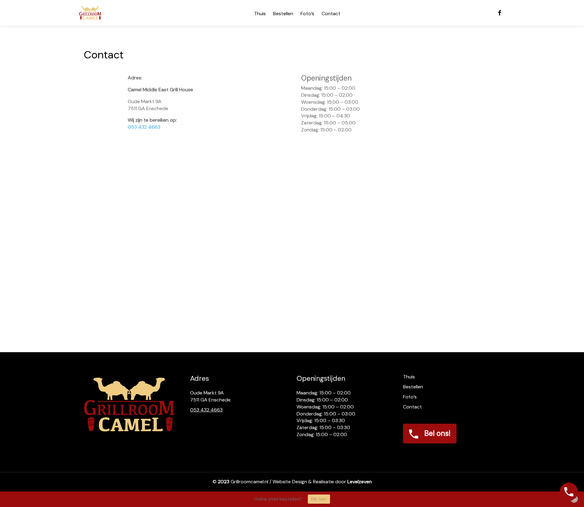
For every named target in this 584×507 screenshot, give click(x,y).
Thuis (260, 13)
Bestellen (283, 13)
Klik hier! (319, 499)
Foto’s (307, 13)
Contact (331, 13)
